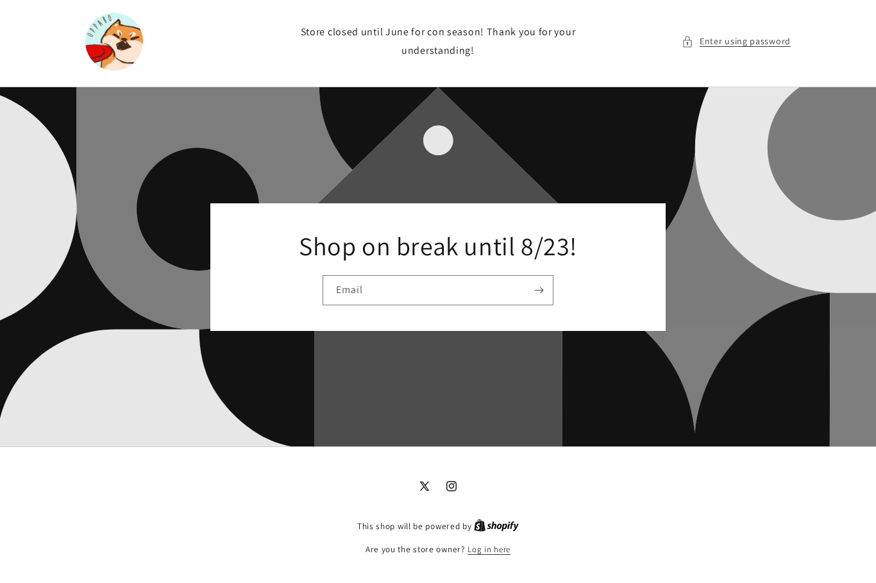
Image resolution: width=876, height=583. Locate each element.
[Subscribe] (539, 290)
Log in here (488, 549)
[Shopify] (496, 526)
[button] (736, 41)
